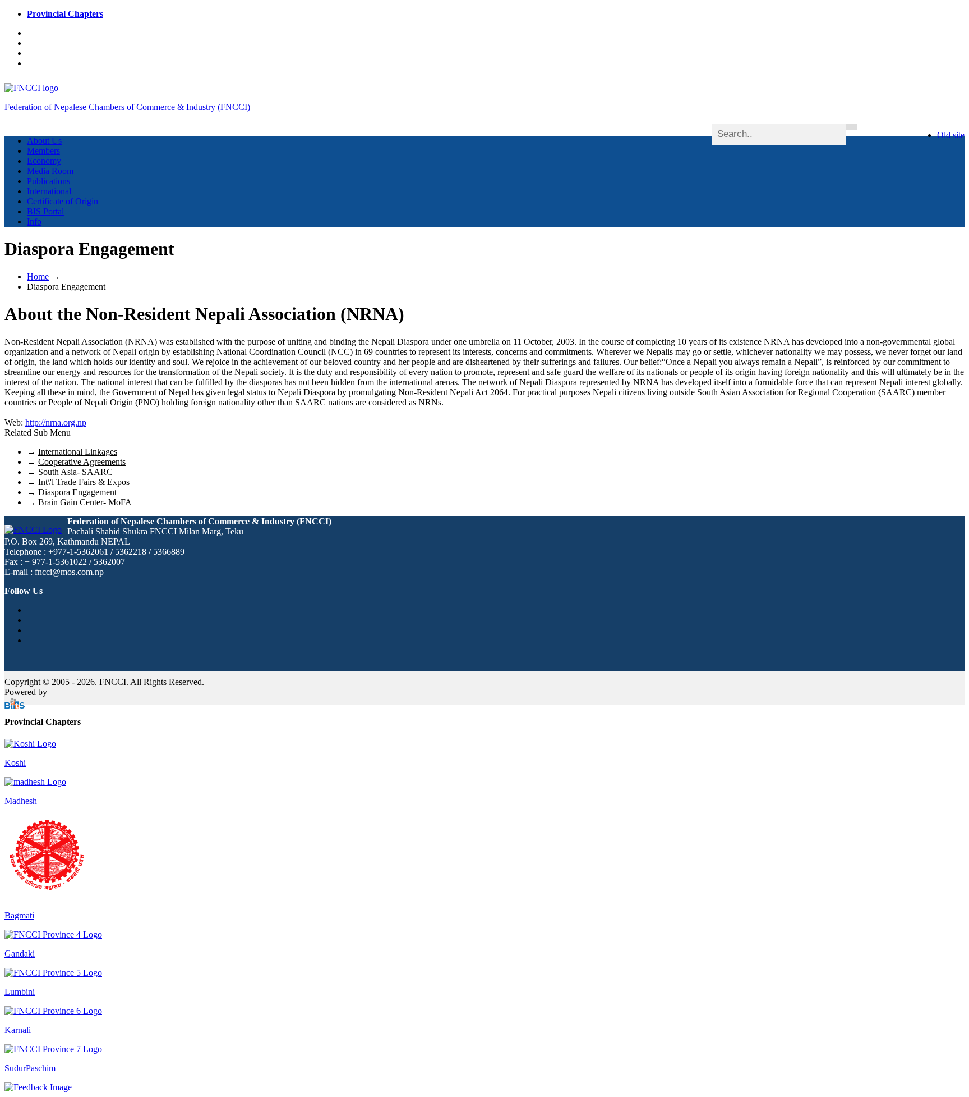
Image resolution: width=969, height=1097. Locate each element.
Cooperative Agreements (82, 462)
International (49, 191)
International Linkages (77, 451)
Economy (44, 161)
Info (34, 221)
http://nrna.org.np (55, 422)
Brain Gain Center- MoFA (85, 502)
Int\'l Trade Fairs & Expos (84, 482)
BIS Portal (45, 211)
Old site (951, 135)
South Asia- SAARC (75, 472)
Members (43, 151)
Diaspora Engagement (77, 492)
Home (38, 276)
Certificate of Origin (62, 201)
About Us (44, 140)
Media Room (50, 171)
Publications (48, 181)
